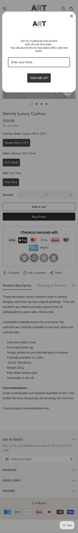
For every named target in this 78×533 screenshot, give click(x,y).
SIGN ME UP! (39, 78)
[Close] (71, 16)
